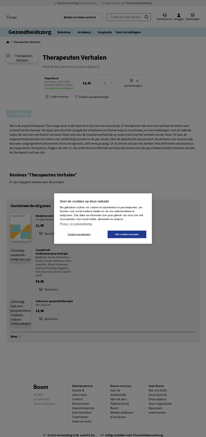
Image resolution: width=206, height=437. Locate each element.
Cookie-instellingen (79, 234)
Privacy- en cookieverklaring (76, 223)
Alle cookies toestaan (127, 234)
